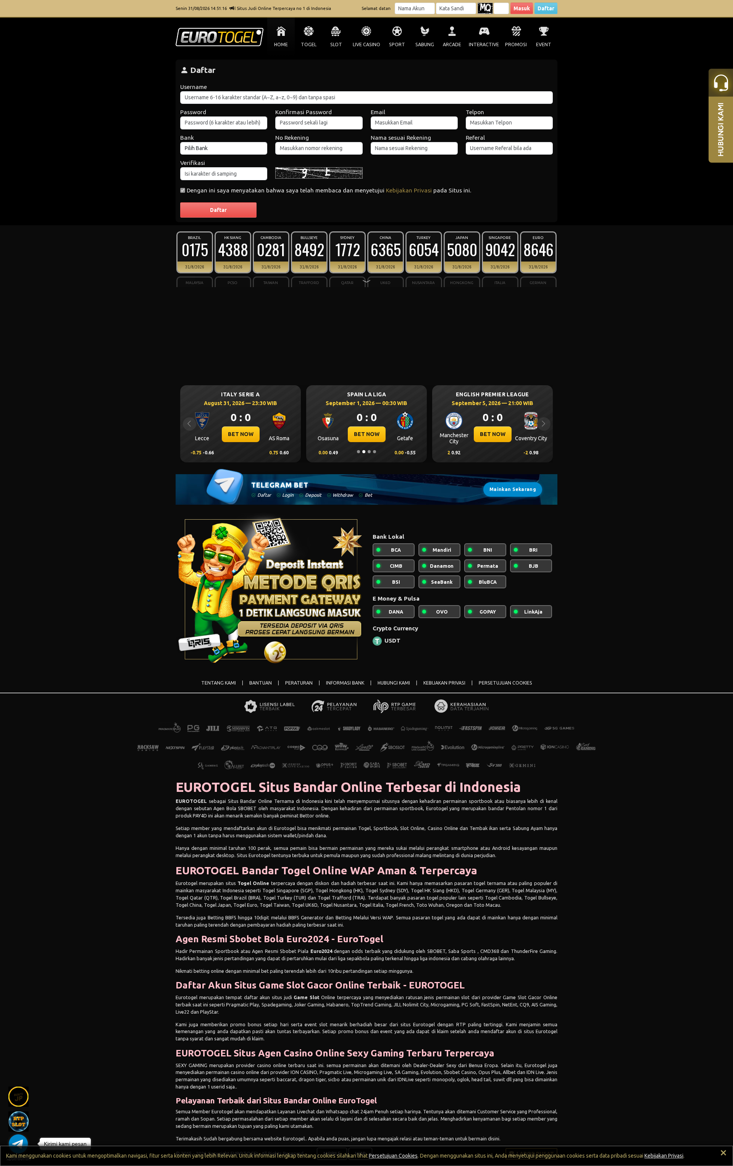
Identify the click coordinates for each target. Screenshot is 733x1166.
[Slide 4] (374, 451)
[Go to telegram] (18, 1143)
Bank (187, 137)
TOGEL (308, 44)
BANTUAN (260, 682)
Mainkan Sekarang (512, 489)
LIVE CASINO (366, 44)
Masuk (521, 8)
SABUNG (424, 44)
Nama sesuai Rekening (401, 137)
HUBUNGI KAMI (394, 682)
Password (193, 112)
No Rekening (292, 137)
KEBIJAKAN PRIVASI (444, 682)
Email (378, 112)
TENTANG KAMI (218, 682)
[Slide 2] (363, 451)
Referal (475, 137)
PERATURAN (299, 682)
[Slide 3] (369, 451)
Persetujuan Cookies (393, 1156)
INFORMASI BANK (345, 682)
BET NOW (265, 434)
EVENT (543, 44)
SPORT (397, 44)
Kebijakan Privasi (409, 190)
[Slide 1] (358, 451)
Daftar (546, 8)
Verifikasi (192, 163)
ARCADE (452, 44)
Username (193, 87)
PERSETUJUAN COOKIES (505, 682)
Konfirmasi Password (303, 112)
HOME (281, 44)
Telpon (475, 112)
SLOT (336, 44)
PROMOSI (516, 44)
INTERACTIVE (484, 44)
